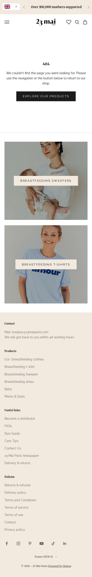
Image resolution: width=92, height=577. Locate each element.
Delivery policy (15, 492)
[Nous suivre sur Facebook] (6, 543)
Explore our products (46, 96)
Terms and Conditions (20, 500)
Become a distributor (19, 418)
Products (10, 351)
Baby (8, 389)
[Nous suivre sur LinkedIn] (65, 543)
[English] (11, 6)
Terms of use (13, 515)
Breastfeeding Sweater (21, 374)
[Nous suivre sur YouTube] (41, 543)
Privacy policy (14, 529)
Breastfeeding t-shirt (19, 367)
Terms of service (16, 507)
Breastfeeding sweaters (45, 180)
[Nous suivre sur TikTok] (53, 543)
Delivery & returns (17, 463)
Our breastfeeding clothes (24, 359)
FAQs (8, 426)
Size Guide (12, 433)
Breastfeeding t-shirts (46, 264)
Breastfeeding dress (19, 381)
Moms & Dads (14, 396)
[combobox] (11, 6)
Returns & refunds (17, 485)
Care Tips (11, 441)
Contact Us (12, 448)
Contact (10, 522)
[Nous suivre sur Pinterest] (30, 543)
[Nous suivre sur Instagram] (18, 543)
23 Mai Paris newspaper (21, 455)
